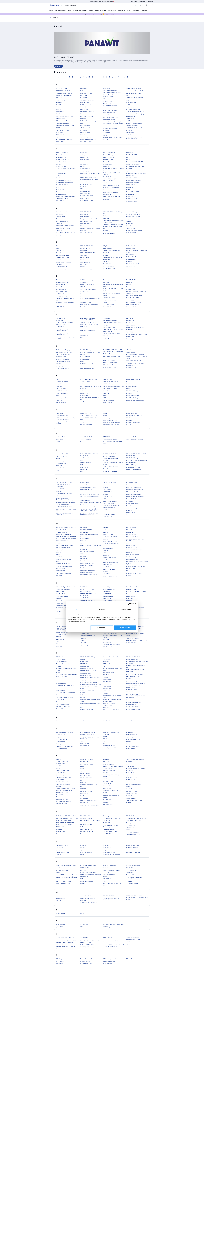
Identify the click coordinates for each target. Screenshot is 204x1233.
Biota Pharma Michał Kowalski (110, 192)
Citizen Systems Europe (86, 232)
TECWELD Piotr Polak (61, 826)
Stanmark (105, 802)
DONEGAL (105, 255)
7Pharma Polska (130, 959)
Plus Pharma (106, 661)
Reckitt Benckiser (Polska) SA (87, 732)
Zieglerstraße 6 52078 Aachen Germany (113, 944)
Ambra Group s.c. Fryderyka (87, 127)
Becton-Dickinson (60, 200)
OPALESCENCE (84, 642)
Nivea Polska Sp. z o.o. (109, 589)
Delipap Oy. (59, 264)
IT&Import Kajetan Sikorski (133, 422)
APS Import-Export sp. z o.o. (110, 117)
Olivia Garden (59, 646)
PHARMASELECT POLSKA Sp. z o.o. (89, 657)
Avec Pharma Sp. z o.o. (132, 116)
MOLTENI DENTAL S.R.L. (132, 554)
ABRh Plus (59, 102)
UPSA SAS (106, 845)
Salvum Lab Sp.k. (60, 775)
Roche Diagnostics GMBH (109, 748)
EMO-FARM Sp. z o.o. (85, 302)
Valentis (58, 868)
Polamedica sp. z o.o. (108, 672)
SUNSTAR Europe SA (131, 777)
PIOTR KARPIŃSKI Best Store (87, 710)
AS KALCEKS (106, 132)
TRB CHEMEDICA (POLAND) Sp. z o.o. (136, 818)
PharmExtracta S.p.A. (85, 673)
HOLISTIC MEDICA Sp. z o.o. (133, 391)
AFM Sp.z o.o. (60, 127)
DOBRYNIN (82, 266)
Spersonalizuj (101, 627)
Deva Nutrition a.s (84, 257)
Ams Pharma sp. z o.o (85, 137)
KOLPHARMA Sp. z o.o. (109, 456)
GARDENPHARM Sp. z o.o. (63, 361)
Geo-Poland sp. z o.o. (85, 366)
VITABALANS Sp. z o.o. (109, 874)
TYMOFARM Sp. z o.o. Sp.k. (133, 834)
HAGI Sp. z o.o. (60, 386)
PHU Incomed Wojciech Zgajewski (88, 682)
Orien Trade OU (107, 642)
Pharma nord (59, 702)
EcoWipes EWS (60, 293)
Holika (128, 388)
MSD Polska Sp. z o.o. (132, 559)
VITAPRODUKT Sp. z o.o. (132, 870)
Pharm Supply (59, 695)
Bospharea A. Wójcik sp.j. (132, 182)
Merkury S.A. (106, 555)
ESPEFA (105, 295)
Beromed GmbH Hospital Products (88, 177)
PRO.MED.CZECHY (131, 687)
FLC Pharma (129, 318)
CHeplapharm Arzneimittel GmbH (88, 219)
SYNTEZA (128, 802)
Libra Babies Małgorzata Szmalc (134, 489)
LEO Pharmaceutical (131, 482)
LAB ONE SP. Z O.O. (61, 489)
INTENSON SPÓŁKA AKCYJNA (111, 425)
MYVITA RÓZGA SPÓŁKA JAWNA (135, 573)
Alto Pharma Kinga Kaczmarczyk (88, 121)
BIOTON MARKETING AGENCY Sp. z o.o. (113, 197)
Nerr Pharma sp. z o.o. (85, 591)
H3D (57, 379)
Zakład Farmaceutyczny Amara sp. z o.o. (67, 937)
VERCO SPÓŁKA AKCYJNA (63, 883)
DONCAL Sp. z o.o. (108, 252)
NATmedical (59, 598)
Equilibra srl (106, 290)
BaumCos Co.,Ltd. (61, 178)
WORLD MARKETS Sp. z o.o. (110, 896)
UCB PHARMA (60, 847)
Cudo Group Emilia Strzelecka (134, 230)
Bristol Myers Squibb (131, 198)
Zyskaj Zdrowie (130, 944)
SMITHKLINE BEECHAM (109, 770)
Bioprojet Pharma (107, 190)
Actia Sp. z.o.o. (60, 114)
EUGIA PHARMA (107, 307)
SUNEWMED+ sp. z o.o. (132, 775)
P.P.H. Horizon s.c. (61, 659)
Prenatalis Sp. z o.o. (131, 678)
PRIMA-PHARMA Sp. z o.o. (133, 681)
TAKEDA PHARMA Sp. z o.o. (63, 820)
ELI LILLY (82, 293)
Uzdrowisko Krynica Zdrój (133, 852)
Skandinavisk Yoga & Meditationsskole (89, 805)
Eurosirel (128, 284)
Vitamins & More (130, 868)
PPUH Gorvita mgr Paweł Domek (134, 674)
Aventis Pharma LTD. (131, 118)
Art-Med (105, 126)
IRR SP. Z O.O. (130, 418)
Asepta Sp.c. (106, 139)
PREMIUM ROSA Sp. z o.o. (133, 676)
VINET (81, 878)
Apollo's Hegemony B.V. (109, 112)
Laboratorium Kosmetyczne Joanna (89, 506)
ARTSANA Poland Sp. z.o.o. (110, 128)
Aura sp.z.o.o (129, 104)
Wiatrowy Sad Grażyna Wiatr (87, 898)
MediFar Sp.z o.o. (107, 529)
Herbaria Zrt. (106, 393)
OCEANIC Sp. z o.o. (61, 634)
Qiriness (58, 721)
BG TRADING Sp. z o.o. (86, 184)
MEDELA (82, 554)
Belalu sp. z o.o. (84, 157)
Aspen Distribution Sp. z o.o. (133, 88)
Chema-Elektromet (84, 216)
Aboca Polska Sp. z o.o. (62, 100)
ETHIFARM (106, 302)
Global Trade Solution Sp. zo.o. (111, 362)
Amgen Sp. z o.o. (84, 134)
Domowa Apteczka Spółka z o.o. (111, 250)
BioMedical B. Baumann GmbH (111, 185)
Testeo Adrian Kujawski (86, 818)
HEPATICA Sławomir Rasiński (110, 381)
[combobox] (98, 5)
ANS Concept (106, 98)
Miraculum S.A (130, 532)
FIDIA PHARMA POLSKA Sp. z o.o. (112, 322)
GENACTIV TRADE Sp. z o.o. (87, 350)
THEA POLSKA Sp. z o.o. (86, 829)
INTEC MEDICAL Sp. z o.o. (110, 420)
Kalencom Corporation (62, 460)
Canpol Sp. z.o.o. (60, 216)
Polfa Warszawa (107, 686)
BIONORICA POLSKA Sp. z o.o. (111, 187)
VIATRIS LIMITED (84, 868)
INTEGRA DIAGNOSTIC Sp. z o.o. (111, 422)
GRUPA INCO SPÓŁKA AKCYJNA (135, 360)
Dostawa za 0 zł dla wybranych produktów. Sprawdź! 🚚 (102, 1)
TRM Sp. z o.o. (130, 829)
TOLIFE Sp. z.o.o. (84, 833)
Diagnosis (82, 259)
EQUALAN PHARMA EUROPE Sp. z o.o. (113, 288)
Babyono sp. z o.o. (61, 157)
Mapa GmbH (59, 550)
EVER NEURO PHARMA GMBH (134, 295)
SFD (81, 780)
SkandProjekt (106, 759)
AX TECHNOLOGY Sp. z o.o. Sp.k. (135, 127)
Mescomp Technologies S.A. (110, 562)
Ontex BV (82, 640)
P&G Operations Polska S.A (63, 663)
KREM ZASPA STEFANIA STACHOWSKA (136, 460)
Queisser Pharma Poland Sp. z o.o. (135, 721)
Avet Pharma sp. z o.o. (132, 121)
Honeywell (129, 393)
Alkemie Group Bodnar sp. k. (87, 100)
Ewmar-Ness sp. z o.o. (132, 300)
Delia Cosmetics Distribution (63, 262)
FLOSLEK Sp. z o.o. (131, 322)
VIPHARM (82, 883)
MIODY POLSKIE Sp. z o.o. (110, 576)
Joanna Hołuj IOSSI (131, 436)
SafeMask (58, 765)
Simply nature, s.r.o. (85, 798)
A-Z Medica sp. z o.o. (61, 88)
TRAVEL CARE (130, 816)
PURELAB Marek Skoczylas (133, 702)
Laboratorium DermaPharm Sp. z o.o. (89, 494)
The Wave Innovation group (87, 826)
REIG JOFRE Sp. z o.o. (85, 743)
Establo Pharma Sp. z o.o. (109, 300)
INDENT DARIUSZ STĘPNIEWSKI (88, 415)
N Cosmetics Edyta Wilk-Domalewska (66, 587)
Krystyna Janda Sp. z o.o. (133, 467)
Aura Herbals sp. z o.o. (132, 102)
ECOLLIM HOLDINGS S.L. (62, 289)
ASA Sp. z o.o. (106, 135)
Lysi (127, 515)
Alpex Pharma (83, 114)
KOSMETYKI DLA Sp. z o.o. (110, 471)
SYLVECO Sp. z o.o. (131, 791)
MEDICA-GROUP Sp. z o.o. (87, 563)
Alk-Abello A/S (83, 97)
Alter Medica (83, 118)
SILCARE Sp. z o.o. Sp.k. (86, 791)
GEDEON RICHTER (61, 366)
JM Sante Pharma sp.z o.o (110, 439)
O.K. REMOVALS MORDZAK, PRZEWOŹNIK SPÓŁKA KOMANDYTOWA (63, 628)
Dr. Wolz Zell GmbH (131, 259)
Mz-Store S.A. (130, 575)
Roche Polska (129, 732)
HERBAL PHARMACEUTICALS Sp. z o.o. (113, 386)
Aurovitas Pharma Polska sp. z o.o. (135, 111)
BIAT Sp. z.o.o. (83, 189)
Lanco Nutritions (107, 489)
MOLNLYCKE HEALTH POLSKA (134, 550)
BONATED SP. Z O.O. (131, 178)
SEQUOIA (82, 771)
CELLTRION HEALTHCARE (63, 228)
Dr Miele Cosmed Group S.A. (110, 268)
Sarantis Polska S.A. (61, 796)
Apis (104, 108)
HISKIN (128, 384)
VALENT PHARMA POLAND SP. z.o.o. (66, 865)
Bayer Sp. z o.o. (60, 189)
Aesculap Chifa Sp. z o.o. (62, 123)
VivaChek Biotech (131, 874)
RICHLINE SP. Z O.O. (108, 741)
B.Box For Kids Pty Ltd (62, 152)
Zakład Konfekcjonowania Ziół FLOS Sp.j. (66, 940)
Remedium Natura (84, 745)
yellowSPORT (59, 927)
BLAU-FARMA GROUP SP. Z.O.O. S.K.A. (136, 161)
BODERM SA (129, 171)
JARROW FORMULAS (85, 439)
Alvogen (82, 123)
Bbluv (57, 191)
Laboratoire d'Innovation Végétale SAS (66, 502)
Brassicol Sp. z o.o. (131, 196)
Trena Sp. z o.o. (130, 822)
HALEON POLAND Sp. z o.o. (63, 391)
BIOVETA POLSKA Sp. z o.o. (133, 154)
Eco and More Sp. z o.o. (62, 284)
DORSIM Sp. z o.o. (108, 261)
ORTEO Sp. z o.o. (130, 635)
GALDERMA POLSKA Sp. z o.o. (64, 356)
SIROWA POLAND (84, 802)
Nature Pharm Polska (61, 607)
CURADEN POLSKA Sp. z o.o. (134, 232)
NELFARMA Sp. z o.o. (85, 587)
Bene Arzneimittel (84, 164)
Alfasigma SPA (83, 88)
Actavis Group (60, 111)
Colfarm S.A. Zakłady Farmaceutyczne (113, 224)
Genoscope (82, 361)
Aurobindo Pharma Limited (133, 109)
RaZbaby (58, 744)
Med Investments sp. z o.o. (87, 538)
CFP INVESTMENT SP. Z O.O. (87, 212)
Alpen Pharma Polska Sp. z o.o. (88, 111)
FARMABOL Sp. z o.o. (61, 326)
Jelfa (81, 441)
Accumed (58, 109)
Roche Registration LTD (132, 734)
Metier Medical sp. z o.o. (109, 564)
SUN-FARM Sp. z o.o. (131, 772)
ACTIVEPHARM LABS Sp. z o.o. (64, 116)
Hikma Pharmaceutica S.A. (133, 379)
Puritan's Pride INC (131, 704)
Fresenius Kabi (130, 336)
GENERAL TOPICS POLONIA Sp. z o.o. (90, 352)
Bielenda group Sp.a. (85, 191)
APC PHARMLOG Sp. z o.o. (110, 105)
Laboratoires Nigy (84, 482)
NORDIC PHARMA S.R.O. (109, 600)
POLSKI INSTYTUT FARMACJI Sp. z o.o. (136, 657)
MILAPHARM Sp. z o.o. (109, 569)
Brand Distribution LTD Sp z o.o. (134, 191)
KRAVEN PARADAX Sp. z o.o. (134, 458)
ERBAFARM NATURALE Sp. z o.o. (111, 293)
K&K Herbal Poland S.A (62, 454)
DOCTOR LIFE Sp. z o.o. (86, 269)
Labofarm (58, 496)
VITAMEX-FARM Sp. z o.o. (133, 865)
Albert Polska (59, 132)
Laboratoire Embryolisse (62, 504)
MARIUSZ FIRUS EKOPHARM (63, 559)
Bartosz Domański (61, 166)
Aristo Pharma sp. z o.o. (109, 119)
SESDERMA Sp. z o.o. (85, 775)
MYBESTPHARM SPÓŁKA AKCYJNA (135, 566)
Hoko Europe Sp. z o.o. (132, 386)
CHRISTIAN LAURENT (85, 223)
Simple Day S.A (84, 795)
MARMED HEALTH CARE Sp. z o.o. (65, 564)
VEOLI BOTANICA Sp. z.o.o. (63, 881)
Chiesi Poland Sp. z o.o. (86, 221)
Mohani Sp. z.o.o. (130, 545)
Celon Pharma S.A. (61, 230)
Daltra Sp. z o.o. (60, 250)
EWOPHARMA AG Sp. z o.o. (133, 302)
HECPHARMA (83, 388)
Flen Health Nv (130, 320)
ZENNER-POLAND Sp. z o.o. (87, 947)
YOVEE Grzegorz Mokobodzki (110, 927)
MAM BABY (59, 543)
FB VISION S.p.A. (84, 335)
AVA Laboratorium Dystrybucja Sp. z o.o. (137, 114)
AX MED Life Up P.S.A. (132, 125)
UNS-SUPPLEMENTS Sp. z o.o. (88, 852)
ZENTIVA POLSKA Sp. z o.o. (110, 937)
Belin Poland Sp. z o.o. (85, 159)
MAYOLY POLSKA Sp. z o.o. (63, 570)
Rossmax (128, 741)
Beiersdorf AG (83, 152)
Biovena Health (107, 199)
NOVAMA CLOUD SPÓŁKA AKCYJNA (136, 591)
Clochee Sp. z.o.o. (107, 216)
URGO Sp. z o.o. (107, 847)
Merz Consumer (107, 560)
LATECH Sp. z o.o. (107, 498)
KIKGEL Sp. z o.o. (84, 464)
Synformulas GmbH (131, 798)
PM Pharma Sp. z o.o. (108, 663)
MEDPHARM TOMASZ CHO (110, 536)
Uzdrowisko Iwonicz (131, 850)
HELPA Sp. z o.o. (84, 395)
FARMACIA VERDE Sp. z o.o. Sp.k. (88, 322)
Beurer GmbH (83, 182)
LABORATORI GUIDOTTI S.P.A (88, 487)
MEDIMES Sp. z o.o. (108, 534)
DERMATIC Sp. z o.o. (85, 248)
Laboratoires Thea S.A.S (86, 485)
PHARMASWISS (84, 661)
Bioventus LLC (130, 152)
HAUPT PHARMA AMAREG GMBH (88, 379)
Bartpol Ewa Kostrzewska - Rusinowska (66, 168)
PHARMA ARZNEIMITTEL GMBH (64, 697)
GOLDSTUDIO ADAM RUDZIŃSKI (135, 354)
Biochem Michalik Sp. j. (109, 152)
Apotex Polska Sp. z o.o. (109, 115)
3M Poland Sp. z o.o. (85, 961)
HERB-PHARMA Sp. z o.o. (109, 384)
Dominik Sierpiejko (107, 248)
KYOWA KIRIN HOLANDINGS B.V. (135, 469)
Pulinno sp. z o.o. (130, 700)
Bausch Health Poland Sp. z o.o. (64, 185)
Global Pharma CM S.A (109, 360)
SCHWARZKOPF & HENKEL (87, 759)
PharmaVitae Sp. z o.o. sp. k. (87, 668)
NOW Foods (129, 598)
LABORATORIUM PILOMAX (110, 482)
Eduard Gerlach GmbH (62, 296)
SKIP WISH (106, 761)
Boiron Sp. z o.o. (130, 175)
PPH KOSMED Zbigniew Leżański (135, 669)
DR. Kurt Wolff (130, 254)
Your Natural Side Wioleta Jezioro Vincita (113, 924)
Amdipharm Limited (85, 132)
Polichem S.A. (106, 691)
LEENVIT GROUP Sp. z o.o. (110, 501)
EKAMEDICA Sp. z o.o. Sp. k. (87, 280)
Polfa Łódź (105, 677)
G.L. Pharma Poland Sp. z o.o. (64, 352)
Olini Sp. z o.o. (60, 643)
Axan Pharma (129, 130)
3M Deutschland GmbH (86, 959)
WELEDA (58, 900)
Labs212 (105, 485)
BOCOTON (129, 168)
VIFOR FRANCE (84, 876)
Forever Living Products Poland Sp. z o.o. (137, 327)
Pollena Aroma (106, 693)
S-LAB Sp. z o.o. (60, 759)
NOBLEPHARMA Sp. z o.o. (110, 593)
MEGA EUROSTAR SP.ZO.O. (110, 541)
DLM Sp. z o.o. (83, 264)
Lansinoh (105, 494)
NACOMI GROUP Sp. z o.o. (63, 589)
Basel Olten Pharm (61, 173)
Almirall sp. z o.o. (84, 109)
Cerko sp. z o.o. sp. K (61, 235)
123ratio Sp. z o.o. (61, 959)
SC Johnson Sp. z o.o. (62, 799)
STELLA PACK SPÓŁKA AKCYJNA (135, 759)
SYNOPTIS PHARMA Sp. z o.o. (134, 800)
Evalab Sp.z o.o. (130, 289)
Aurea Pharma (130, 107)
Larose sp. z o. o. (107, 496)
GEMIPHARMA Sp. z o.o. (62, 368)
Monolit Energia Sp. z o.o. (133, 557)
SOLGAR (105, 772)
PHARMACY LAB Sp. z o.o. (63, 706)
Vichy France (83, 870)
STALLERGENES (107, 799)
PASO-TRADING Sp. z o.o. (63, 683)
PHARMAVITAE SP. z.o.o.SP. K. (88, 670)
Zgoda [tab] (78, 609)
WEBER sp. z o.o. (60, 898)
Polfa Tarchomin (107, 684)
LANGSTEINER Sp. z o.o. (109, 492)
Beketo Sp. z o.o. (84, 154)
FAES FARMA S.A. (61, 320)
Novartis (128, 593)
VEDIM (58, 872)
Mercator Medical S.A (108, 548)
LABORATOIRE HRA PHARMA (64, 506)
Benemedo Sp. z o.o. (85, 168)
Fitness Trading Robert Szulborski (111, 333)
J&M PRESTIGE (60, 439)
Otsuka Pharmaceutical (132, 638)
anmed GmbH (106, 88)
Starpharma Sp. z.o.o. (108, 804)
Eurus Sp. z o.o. (130, 286)
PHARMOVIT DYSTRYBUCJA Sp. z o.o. (90, 677)
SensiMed (82, 766)
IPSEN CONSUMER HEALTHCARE (135, 415)
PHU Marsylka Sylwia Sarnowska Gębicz (90, 684)
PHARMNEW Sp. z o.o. (85, 675)
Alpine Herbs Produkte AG (86, 116)
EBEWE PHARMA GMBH (62, 282)
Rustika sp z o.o (130, 748)
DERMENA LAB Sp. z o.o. (86, 250)
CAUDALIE (59, 223)
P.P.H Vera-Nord (60, 657)
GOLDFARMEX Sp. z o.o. (109, 367)
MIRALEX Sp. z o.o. (131, 534)
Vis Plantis (105, 868)
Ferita (81, 337)
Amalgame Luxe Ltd (85, 125)
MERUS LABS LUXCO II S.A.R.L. (111, 557)
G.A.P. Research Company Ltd (64, 350)
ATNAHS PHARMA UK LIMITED (134, 97)
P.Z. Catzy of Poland (61, 661)
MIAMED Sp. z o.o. (108, 566)
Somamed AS (106, 786)
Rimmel (105, 743)
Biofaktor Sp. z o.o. (108, 161)
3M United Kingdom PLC (86, 963)
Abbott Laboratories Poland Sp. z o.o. (65, 93)
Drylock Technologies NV (132, 263)
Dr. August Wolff (130, 246)
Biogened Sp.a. (107, 166)
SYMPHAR (129, 795)
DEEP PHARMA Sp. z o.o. (62, 257)
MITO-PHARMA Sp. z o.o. (133, 536)
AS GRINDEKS (106, 130)
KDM (57, 470)
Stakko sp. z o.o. (107, 797)
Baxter (58, 187)
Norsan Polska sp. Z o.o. (132, 587)
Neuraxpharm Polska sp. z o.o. (87, 600)
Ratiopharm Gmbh (60, 741)
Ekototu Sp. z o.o (84, 282)
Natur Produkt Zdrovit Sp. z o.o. (64, 603)
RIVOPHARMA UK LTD (109, 745)
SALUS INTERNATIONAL (62, 770)
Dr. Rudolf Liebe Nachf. (132, 256)
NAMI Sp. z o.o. (60, 591)
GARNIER (58, 363)
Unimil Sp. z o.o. (60, 854)
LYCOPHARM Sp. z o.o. (132, 512)
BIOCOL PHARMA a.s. (109, 157)
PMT (104, 666)
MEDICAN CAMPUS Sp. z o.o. (87, 572)
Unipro (81, 850)
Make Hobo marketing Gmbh (63, 534)
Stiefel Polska (129, 761)
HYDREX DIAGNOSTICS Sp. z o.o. (135, 400)
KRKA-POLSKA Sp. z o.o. (132, 464)
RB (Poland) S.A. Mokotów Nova (64, 746)
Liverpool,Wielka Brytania (133, 498)
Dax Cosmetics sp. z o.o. (62, 255)
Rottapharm (129, 744)
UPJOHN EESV (83, 854)
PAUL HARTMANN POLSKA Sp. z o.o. (66, 685)
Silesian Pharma (84, 793)
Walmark (58, 896)
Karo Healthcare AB (61, 463)
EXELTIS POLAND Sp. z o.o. (133, 304)
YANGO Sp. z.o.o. (60, 924)
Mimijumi (105, 571)
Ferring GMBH (106, 318)
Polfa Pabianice (107, 679)
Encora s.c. (106, 282)
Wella (57, 903)
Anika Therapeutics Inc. (86, 141)
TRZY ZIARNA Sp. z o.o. (132, 832)
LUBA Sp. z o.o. (130, 505)
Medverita (105, 539)
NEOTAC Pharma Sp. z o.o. (87, 589)
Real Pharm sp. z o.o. (61, 748)
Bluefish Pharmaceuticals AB (133, 164)
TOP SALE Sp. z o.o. (108, 820)
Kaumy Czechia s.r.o (61, 467)
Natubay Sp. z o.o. (61, 600)
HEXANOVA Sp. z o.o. (108, 400)
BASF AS (58, 175)
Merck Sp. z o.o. (107, 550)
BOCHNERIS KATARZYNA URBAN (135, 166)
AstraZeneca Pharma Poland (133, 93)
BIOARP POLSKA (84, 198)
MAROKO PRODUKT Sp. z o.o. (64, 566)
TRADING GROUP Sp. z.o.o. (110, 831)
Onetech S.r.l (83, 638)
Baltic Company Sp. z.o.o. (62, 159)
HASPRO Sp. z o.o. (61, 402)
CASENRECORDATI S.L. (62, 221)
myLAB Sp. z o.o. (130, 568)
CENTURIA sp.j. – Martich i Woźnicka (65, 232)
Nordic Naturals (107, 598)
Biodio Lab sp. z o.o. (108, 159)
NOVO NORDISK (130, 596)
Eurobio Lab (129, 282)
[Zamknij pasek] (200, 14)
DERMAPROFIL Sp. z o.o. (62, 269)
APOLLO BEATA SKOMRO (110, 110)
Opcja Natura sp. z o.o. (85, 645)
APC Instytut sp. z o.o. (109, 103)
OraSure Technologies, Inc (110, 633)
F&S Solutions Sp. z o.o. (62, 318)
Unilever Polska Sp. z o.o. (62, 852)
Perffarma (58, 688)
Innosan (105, 413)
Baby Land (59, 154)
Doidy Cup (105, 246)
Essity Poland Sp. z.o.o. (109, 297)
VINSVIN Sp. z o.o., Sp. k (86, 881)
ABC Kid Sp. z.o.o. (61, 97)
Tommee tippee (107, 816)
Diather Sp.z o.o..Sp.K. (85, 262)
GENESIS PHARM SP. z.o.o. (87, 356)
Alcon (57, 137)
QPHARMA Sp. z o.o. (108, 721)
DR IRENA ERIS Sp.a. (108, 266)
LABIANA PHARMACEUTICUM (64, 493)
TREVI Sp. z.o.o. (130, 825)
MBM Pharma (83, 527)
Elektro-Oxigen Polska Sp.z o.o (88, 289)
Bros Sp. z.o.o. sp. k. (131, 201)
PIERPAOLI (82, 697)
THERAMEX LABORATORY (86, 831)
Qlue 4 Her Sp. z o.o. (85, 721)
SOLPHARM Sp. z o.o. (108, 783)
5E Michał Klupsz (107, 963)
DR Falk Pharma (107, 263)
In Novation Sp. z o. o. (85, 413)
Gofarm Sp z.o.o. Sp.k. (109, 364)
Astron (128, 95)
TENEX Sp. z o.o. (60, 831)
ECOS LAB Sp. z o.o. (61, 291)
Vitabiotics (105, 876)
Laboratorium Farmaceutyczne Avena (89, 496)
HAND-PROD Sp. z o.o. (62, 393)
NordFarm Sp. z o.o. (108, 596)
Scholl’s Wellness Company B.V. (64, 801)
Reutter (105, 736)
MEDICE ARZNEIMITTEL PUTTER (88, 574)
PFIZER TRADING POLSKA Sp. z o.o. (65, 692)
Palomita (58, 666)
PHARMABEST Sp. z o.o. (62, 704)
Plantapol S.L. (106, 659)
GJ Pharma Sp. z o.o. (108, 353)
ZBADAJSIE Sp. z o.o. (85, 942)
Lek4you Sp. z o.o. (108, 509)
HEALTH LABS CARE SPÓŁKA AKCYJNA (90, 386)
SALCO (58, 768)
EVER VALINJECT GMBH (132, 297)
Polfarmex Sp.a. (107, 688)
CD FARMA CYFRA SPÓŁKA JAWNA (65, 225)
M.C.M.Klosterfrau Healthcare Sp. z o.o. (66, 527)
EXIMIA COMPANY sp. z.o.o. (133, 307)
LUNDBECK (129, 510)
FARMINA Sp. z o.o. (85, 333)
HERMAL (105, 395)
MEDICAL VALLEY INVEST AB (87, 565)
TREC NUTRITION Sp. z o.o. (133, 820)
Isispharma (129, 420)
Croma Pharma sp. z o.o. (132, 225)
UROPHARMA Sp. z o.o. (109, 852)
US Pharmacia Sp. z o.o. (132, 845)
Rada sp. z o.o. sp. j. (61, 734)
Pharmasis (82, 659)
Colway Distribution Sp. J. (133, 214)
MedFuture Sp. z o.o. (85, 558)
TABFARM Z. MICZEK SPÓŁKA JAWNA (66, 816)
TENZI (57, 833)
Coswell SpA (129, 223)
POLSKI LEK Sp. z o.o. (132, 659)
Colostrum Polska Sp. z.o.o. (133, 212)
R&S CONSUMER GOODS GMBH (64, 732)
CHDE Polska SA (84, 214)
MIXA (127, 543)
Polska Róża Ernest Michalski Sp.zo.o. (113, 710)
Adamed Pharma (60, 118)
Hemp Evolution (84, 401)
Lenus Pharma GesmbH (109, 514)
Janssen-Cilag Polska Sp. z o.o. (88, 436)
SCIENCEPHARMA (84, 761)
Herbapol (105, 391)
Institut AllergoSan (107, 418)
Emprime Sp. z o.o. (108, 280)
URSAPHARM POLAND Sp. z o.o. (111, 854)
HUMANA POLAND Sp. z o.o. (134, 398)
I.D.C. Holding (59, 413)
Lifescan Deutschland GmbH (133, 494)
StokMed (128, 764)
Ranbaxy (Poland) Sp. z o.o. (63, 739)
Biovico (128, 157)
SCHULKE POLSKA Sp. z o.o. (63, 803)
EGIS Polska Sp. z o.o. (62, 306)
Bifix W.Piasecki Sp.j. (85, 193)
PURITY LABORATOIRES (132, 707)
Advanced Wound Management (64, 121)
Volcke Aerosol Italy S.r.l (132, 883)
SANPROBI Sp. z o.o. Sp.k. (63, 784)
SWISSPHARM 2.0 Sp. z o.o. (133, 784)
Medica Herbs (83, 561)
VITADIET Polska (107, 878)
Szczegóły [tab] (102, 609)
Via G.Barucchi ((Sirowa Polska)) (88, 865)
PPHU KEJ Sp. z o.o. (131, 671)
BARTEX (58, 164)
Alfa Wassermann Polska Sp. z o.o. (65, 139)
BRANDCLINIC (130, 194)
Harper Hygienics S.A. (61, 398)
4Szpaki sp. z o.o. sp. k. (109, 961)
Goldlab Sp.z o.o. (130, 352)
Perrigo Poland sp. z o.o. (62, 690)
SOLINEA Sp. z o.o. (108, 781)
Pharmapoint (59, 708)
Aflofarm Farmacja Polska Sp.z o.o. (65, 125)
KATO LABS (59, 465)
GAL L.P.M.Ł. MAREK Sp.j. (63, 354)
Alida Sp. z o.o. (83, 95)
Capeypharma (59, 219)
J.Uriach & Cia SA (60, 436)
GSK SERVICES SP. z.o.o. (133, 367)
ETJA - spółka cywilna (108, 304)
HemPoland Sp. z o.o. (108, 379)
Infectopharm (83, 422)
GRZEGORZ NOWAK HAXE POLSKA (135, 363)
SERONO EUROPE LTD (85, 773)
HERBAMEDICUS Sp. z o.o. (110, 388)
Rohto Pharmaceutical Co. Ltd (134, 739)
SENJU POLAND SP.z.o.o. (86, 764)
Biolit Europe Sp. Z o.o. (109, 176)
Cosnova (128, 221)
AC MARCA (59, 104)
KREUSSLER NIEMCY (131, 462)
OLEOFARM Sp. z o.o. (61, 639)
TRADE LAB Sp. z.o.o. (108, 829)
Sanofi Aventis (60, 779)
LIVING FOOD (130, 501)
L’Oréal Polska (59, 486)
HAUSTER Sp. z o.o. (85, 381)
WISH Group (83, 900)
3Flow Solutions (60, 961)
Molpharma (129, 552)
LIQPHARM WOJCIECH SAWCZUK (135, 496)
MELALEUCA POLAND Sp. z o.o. (111, 543)
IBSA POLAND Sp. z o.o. (62, 415)
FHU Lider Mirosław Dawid (110, 320)
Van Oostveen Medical (62, 870)
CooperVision (129, 219)
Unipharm (82, 847)
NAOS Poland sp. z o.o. (62, 596)
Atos (127, 100)
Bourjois (128, 189)
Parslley (58, 678)
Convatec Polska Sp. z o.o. (133, 216)
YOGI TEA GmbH (84, 924)
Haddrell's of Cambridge (62, 381)
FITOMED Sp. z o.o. (108, 336)
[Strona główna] (50, 17)
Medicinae (105, 527)
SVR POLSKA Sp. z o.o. (132, 779)
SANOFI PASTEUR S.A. (62, 782)
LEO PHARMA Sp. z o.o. (109, 516)
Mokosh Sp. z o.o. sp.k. (132, 547)
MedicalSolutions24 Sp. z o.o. (87, 570)
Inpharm (105, 415)
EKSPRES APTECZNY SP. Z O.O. (88, 284)
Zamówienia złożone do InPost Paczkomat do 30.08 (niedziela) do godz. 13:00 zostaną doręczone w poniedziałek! (101, 14)
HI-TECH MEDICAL (108, 402)
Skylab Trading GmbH (108, 764)
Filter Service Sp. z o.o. (109, 327)
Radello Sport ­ (59, 737)
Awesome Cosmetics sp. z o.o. (134, 123)
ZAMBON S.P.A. (84, 937)
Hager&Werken (60, 384)
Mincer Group (106, 573)
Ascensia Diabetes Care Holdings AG (112, 137)
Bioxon (128, 159)
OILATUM (58, 636)
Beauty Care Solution (61, 194)
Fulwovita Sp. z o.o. (131, 339)
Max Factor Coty (60, 568)
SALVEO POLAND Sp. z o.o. (63, 772)
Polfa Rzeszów (107, 681)
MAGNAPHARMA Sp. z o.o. (63, 532)
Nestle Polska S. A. (84, 597)
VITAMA (105, 881)
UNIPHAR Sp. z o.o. (85, 845)
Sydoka (128, 786)
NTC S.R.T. (129, 600)
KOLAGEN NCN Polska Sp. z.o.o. (111, 454)
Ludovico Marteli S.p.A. (132, 508)
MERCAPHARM (107, 546)
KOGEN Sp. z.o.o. (84, 471)
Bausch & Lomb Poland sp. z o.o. (64, 182)
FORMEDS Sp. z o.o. (131, 332)
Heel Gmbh (82, 391)
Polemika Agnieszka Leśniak (110, 674)
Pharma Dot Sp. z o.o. (61, 699)
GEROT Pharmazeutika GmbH (87, 368)
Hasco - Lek (59, 400)
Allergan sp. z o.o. (84, 102)
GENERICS (82, 354)
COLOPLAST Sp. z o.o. (109, 233)
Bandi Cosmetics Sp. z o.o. (63, 161)
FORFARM (129, 329)
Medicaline (82, 568)
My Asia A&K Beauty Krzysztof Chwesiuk (137, 561)
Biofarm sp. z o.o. (107, 164)
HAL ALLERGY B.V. (61, 388)
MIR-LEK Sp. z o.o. (131, 529)
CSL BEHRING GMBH (131, 228)
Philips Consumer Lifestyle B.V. (88, 680)
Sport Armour (106, 793)
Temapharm (59, 829)
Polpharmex (106, 707)
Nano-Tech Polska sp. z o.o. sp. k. (65, 593)
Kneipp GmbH (83, 469)
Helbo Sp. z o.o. (84, 393)
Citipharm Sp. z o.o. (85, 230)
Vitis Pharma (129, 872)
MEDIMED (105, 532)
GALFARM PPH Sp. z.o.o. (62, 359)
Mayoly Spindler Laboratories (63, 573)
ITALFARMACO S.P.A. (132, 425)
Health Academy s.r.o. (85, 384)
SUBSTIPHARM (130, 766)
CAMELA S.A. (59, 214)
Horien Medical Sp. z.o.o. (132, 395)
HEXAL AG (105, 398)
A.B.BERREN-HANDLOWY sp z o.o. (65, 90)
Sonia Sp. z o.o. (107, 788)
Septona (82, 768)
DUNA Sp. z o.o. (130, 266)
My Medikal (129, 564)
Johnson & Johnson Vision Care (134, 439)
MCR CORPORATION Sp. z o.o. (88, 529)
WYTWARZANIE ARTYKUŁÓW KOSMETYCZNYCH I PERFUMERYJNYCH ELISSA (137, 897)
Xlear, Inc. (82, 913)
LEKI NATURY (106, 512)
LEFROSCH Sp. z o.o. (108, 503)
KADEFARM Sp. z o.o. (61, 456)
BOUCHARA (129, 187)
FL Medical (106, 338)
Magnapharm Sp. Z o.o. (62, 529)
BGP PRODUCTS (84, 186)
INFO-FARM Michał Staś (86, 424)
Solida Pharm (106, 779)
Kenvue (81, 460)
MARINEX (58, 554)
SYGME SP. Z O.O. (131, 789)
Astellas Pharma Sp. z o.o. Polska (135, 90)
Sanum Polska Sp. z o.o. (62, 794)
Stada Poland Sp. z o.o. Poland (111, 795)
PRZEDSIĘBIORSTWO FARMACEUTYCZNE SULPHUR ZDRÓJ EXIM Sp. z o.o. (136, 696)
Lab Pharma (59, 491)
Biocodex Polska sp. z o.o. (110, 154)
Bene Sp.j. (82, 166)
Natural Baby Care (61, 605)
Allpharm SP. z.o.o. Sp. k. (86, 104)
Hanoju (58, 395)
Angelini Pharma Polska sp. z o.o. (88, 139)
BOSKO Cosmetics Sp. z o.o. (133, 180)
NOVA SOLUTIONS (131, 589)
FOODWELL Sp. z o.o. (132, 325)
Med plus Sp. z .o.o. (85, 540)
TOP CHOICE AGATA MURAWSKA (112, 818)
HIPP (127, 381)
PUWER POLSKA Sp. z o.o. (133, 709)
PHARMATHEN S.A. (85, 663)
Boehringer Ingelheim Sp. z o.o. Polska (136, 173)
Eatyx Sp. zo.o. (60, 280)
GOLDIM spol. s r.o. (131, 350)
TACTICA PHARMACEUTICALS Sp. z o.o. (67, 818)
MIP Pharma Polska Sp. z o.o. (134, 527)
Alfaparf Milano (60, 141)
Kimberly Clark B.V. (84, 467)
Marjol (57, 561)
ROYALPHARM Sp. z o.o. (132, 746)
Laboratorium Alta (84, 492)
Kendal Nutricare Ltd (85, 458)
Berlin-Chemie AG (84, 171)
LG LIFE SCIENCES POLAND (133, 487)
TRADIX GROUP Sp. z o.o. (109, 833)
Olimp (57, 641)
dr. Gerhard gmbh (130, 248)
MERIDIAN (105, 553)
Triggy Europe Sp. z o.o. (132, 827)
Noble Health (106, 591)
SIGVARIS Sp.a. (84, 789)
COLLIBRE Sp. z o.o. (108, 230)
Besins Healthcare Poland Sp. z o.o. (89, 179)
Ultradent (58, 850)
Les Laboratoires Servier (132, 485)
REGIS (81, 741)
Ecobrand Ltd (59, 286)
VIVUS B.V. (129, 881)
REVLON (105, 738)
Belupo (81, 161)
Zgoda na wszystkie (124, 627)
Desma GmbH (83, 255)
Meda (81, 543)
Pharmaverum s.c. (84, 666)
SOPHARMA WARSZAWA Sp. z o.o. (112, 790)
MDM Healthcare (84, 532)
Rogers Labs (129, 737)
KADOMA (58, 458)
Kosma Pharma (107, 468)
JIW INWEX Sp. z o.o (108, 436)
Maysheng (59, 575)
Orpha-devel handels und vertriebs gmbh (136, 633)
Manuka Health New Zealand (63, 547)
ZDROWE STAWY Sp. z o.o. (87, 944)
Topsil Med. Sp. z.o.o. (108, 822)
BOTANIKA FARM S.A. (132, 185)
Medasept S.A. (83, 549)
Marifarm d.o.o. (60, 552)
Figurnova (105, 325)
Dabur (57, 248)
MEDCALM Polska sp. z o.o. (87, 551)
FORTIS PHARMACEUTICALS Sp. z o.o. (136, 334)
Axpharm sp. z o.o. (131, 132)
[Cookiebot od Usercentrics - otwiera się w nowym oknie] (129, 604)
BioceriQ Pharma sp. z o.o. (86, 200)
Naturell (58, 614)
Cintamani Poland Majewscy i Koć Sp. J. (90, 228)
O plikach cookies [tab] (126, 609)
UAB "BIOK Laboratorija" (62, 845)
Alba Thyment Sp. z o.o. (62, 130)
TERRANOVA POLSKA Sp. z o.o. (88, 816)
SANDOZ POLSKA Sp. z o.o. (63, 777)
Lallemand (105, 487)
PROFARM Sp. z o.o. (131, 689)
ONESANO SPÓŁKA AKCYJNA (87, 635)
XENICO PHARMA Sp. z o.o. (63, 913)
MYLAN (128, 570)
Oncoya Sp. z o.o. (84, 633)
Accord (58, 107)
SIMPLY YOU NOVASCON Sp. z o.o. (89, 800)
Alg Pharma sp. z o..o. (85, 90)
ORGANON (106, 639)
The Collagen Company (86, 824)
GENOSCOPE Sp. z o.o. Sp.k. (87, 363)
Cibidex (81, 225)
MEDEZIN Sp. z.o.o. (85, 556)
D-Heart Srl (59, 246)
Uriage (104, 850)
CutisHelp (128, 235)
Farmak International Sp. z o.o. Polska (89, 324)
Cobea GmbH (106, 218)
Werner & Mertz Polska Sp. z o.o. (88, 896)
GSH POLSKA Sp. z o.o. (132, 365)
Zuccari (128, 941)
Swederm (128, 782)
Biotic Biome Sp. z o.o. (109, 194)
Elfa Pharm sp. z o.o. (85, 291)
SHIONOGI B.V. (83, 782)
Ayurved (128, 134)
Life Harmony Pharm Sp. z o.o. (134, 492)
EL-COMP (82, 286)
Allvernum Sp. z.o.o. (85, 107)
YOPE (81, 927)
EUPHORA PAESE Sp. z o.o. (133, 280)
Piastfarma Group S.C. (85, 695)
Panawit (58, 672)
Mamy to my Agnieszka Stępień (64, 545)
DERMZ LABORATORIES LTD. (87, 252)
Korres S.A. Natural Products (110, 466)
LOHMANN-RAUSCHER (132, 503)
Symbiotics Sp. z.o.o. (131, 793)
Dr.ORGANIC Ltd (130, 261)
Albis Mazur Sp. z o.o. (61, 134)
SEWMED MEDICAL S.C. (86, 778)
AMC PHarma (83, 130)
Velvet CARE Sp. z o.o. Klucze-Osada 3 (66, 874)
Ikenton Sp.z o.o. (60, 426)
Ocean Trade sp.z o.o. (62, 632)
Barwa (57, 171)
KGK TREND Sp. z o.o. (85, 462)
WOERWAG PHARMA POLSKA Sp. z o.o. (90, 903)
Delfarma (58, 259)
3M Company (59, 963)
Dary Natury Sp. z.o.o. (62, 252)
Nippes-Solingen (107, 587)
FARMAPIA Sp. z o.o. (85, 326)
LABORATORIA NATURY (86, 489)
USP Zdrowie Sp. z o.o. (132, 847)
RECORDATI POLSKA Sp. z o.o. (88, 734)
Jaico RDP (59, 441)
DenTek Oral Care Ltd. (62, 266)
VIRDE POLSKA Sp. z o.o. (109, 865)
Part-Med (58, 681)
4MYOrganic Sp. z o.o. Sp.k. (110, 959)
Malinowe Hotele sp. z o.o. (63, 540)
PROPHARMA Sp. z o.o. (132, 692)
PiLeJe (81, 707)
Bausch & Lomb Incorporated (63, 180)
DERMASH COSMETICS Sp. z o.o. (88, 246)
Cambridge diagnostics (62, 212)
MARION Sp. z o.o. (61, 557)
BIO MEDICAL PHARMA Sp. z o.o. (88, 195)
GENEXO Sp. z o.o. (84, 359)
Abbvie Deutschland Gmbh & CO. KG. (65, 95)
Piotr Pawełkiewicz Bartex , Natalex (112, 657)
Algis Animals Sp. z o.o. (86, 93)
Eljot (81, 296)
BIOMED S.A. (106, 183)
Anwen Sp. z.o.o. (107, 101)
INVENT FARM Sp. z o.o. (132, 413)
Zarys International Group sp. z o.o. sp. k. (90, 940)
